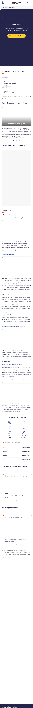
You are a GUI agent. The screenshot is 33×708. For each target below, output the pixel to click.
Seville (6, 534)
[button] (13, 140)
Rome (6, 493)
